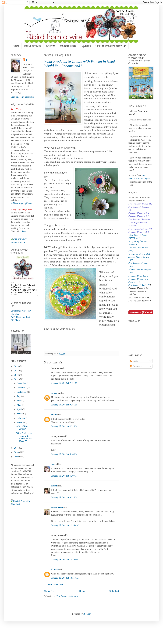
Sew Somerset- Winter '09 (139, 203)
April (19, 409)
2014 (16, 370)
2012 (16, 379)
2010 (16, 452)
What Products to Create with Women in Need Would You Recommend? (79, 63)
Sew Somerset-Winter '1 (139, 284)
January (20, 422)
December (22, 383)
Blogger (86, 613)
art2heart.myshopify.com (22, 203)
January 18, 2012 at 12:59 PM (64, 559)
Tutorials (50, 45)
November (22, 387)
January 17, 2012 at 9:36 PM (64, 404)
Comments (137, 366)
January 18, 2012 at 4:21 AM (64, 426)
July (19, 396)
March (20, 413)
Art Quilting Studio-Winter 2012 (137, 243)
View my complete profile (22, 96)
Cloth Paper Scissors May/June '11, (137, 224)
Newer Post (49, 590)
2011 (16, 447)
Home (16, 45)
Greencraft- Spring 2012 (139, 253)
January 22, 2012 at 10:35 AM (64, 577)
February (21, 418)
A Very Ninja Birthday (22, 427)
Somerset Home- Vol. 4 (138, 213)
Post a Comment (55, 584)
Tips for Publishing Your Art (110, 45)
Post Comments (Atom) (67, 596)
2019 (16, 366)
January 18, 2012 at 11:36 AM (64, 525)
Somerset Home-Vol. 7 (138, 275)
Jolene (54, 393)
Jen (53, 464)
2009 (16, 456)
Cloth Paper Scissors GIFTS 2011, (137, 236)
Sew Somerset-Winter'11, (139, 219)
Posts (135, 360)
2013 (16, 374)
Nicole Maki (57, 507)
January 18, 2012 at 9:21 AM (64, 497)
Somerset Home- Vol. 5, (139, 216)
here (24, 231)
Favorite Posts (68, 45)
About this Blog (32, 45)
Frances (55, 569)
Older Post (114, 590)
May (19, 404)
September (22, 391)
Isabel (54, 485)
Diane (54, 414)
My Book (86, 45)
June (19, 400)
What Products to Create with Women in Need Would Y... (24, 437)
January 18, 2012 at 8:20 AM (64, 475)
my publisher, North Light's (139, 177)
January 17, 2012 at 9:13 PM (64, 382)
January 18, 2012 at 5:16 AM (64, 454)
